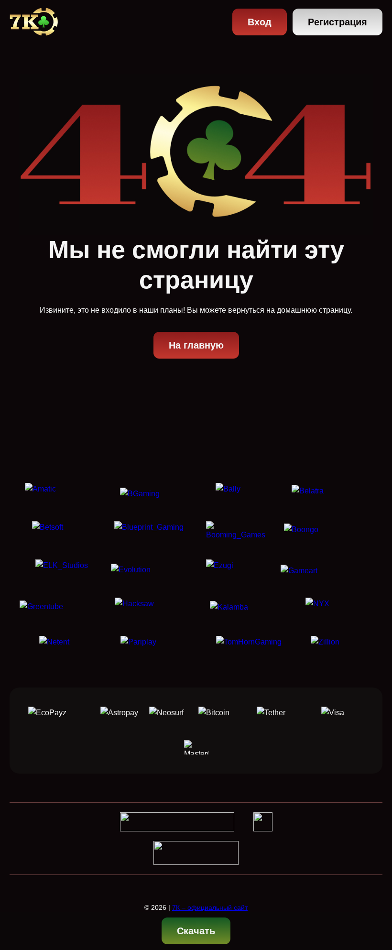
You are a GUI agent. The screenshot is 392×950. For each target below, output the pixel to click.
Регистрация (337, 22)
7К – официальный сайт (210, 907)
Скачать (196, 931)
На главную (196, 345)
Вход (260, 22)
